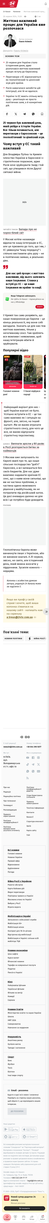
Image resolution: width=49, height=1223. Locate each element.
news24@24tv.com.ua (12, 747)
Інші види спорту (15, 1075)
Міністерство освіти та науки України (24, 1013)
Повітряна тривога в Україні (20, 896)
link (27, 757)
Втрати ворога (14, 907)
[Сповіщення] (45, 3)
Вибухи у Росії (14, 903)
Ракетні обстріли (15, 885)
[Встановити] (24, 1203)
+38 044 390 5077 (34, 747)
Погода (11, 872)
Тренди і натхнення (16, 1048)
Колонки (17, 12)
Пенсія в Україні (15, 972)
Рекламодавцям (10, 810)
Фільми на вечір (15, 993)
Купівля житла (14, 1044)
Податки (11, 969)
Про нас (6, 787)
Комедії (11, 996)
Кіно (10, 982)
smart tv (11, 1136)
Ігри (28, 835)
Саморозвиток (14, 1024)
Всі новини (13, 850)
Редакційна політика (12, 796)
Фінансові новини (16, 961)
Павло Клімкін (25, 42)
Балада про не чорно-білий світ (20, 231)
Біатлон (11, 1072)
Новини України (15, 857)
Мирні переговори (16, 892)
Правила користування (9, 815)
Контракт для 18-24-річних (19, 931)
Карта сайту (31, 830)
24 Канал (7, 12)
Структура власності (35, 821)
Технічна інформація (35, 808)
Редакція (7, 792)
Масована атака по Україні (20, 899)
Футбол (11, 1064)
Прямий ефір (14, 861)
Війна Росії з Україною (20, 881)
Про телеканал (9, 801)
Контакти (30, 812)
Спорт (11, 1057)
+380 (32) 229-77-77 (19, 1178)
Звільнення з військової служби (22, 920)
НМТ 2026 (12, 1020)
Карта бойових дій (16, 888)
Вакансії (30, 817)
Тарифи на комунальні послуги (22, 965)
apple (30, 1129)
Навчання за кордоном (18, 1027)
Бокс (10, 1060)
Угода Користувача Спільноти (34, 796)
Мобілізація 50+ (15, 923)
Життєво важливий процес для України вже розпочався (34, 12)
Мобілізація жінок (16, 927)
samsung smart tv (30, 1136)
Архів (29, 826)
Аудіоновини (13, 868)
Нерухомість (14, 1037)
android (11, 1129)
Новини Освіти (15, 1009)
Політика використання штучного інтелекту (11, 828)
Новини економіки (17, 950)
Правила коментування (32, 802)
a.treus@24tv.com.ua (20, 617)
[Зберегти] (42, 114)
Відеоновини (13, 864)
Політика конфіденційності (10, 821)
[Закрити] (44, 1197)
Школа (11, 1016)
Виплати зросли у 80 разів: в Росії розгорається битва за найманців (23, 447)
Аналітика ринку (15, 1040)
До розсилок (17, 1111)
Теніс (10, 1068)
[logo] (12, 4)
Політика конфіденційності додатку (34, 789)
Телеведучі (8, 805)
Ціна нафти (13, 954)
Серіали (11, 1000)
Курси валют (13, 958)
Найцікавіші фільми (17, 985)
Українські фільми (16, 989)
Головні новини (15, 853)
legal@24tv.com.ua (35, 1181)
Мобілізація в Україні (19, 916)
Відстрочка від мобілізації (19, 934)
